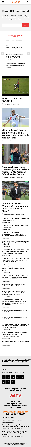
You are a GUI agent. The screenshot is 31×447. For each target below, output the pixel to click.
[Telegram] (18, 377)
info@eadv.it (22, 412)
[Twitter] (8, 377)
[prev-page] (2, 53)
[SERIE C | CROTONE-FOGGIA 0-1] (15, 86)
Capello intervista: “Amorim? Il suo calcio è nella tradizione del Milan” (15, 64)
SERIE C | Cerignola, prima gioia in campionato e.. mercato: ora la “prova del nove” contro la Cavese (15, 292)
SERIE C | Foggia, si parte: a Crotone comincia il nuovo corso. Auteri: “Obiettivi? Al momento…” (14, 334)
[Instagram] (13, 377)
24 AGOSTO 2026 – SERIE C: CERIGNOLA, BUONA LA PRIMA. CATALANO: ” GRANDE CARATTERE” (14, 234)
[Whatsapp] (22, 377)
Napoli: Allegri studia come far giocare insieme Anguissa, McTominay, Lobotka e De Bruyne (15, 56)
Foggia (3, 422)
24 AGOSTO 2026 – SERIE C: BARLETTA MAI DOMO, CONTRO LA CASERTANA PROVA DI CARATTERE (15, 325)
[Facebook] (4, 377)
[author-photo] (3, 104)
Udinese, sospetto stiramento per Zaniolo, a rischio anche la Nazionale (14, 285)
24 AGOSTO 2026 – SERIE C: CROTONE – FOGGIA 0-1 (15, 226)
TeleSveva (7, 104)
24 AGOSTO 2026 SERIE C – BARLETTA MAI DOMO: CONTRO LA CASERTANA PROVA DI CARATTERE (15, 277)
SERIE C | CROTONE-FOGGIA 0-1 (15, 40)
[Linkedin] (4, 382)
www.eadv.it (9, 412)
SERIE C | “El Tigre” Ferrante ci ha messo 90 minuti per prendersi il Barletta (13, 268)
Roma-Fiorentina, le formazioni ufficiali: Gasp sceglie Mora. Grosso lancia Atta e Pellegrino (15, 242)
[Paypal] (13, 382)
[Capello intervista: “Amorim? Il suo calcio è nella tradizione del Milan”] (15, 190)
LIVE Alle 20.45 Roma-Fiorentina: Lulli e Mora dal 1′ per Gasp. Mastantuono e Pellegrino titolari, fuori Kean (15, 251)
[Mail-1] (8, 382)
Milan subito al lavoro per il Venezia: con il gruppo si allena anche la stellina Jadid (14, 47)
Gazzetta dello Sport (9, 141)
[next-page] (28, 53)
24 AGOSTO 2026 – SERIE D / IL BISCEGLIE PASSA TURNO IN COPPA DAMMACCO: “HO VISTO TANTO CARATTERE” (14, 302)
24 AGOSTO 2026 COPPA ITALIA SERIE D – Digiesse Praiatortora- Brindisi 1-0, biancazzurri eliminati (15, 260)
